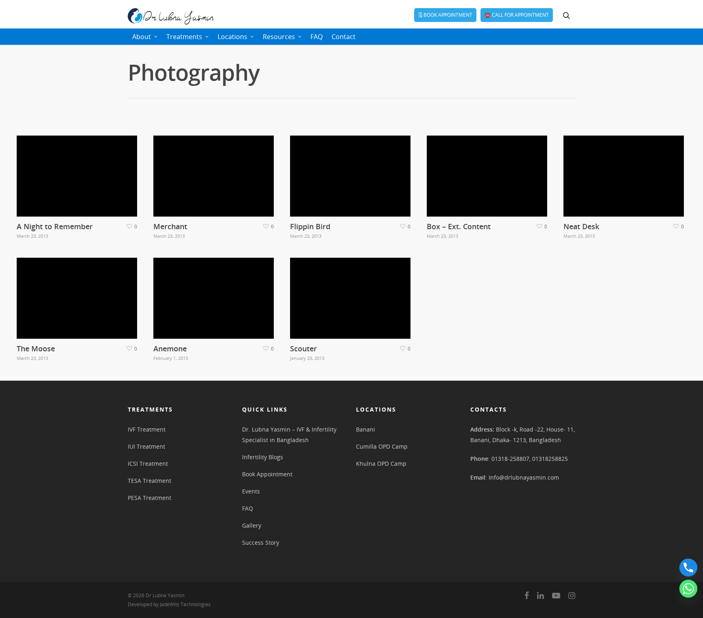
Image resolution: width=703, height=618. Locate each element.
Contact (344, 36)
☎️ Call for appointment (517, 14)
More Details (79, 169)
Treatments (184, 36)
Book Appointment (267, 474)
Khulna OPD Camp (381, 463)
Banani (365, 429)
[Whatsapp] (688, 589)
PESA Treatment (149, 498)
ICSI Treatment (148, 463)
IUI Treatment (146, 446)
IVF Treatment (147, 429)
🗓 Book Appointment (445, 14)
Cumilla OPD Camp (382, 446)
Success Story (260, 542)
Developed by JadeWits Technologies (169, 604)
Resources (279, 36)
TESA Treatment (149, 480)
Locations (232, 36)
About (141, 36)
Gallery (251, 525)
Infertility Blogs (262, 457)
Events (251, 491)
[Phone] (688, 567)
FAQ (316, 36)
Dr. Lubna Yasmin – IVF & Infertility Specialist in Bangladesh (289, 434)
